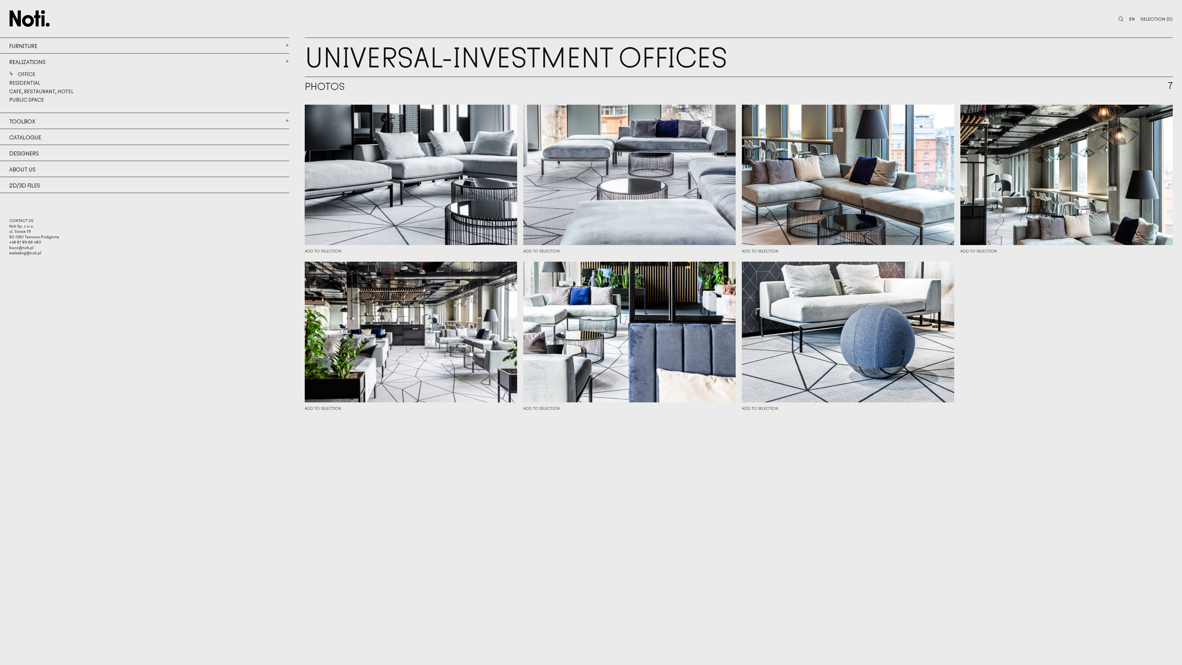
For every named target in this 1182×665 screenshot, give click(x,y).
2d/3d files (24, 185)
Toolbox (22, 121)
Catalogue (25, 137)
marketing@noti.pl (25, 252)
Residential (24, 82)
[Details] (411, 175)
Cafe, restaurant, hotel (41, 91)
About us (22, 169)
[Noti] (29, 18)
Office (26, 74)
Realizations (27, 61)
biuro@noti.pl (21, 247)
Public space (26, 99)
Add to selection (323, 251)
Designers (24, 153)
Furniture (23, 45)
